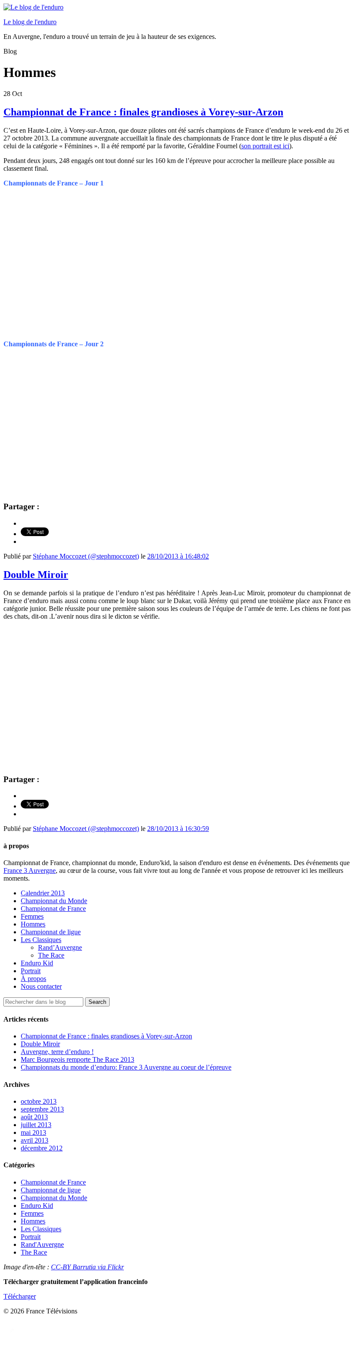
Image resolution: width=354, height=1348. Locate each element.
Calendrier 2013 (43, 893)
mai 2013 (33, 1132)
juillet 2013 (36, 1124)
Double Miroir (35, 574)
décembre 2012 (42, 1148)
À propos (33, 978)
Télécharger (19, 1296)
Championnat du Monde (54, 900)
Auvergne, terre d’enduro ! (57, 1051)
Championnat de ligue (51, 932)
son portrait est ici (265, 146)
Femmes (32, 916)
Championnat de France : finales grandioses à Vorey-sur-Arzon (143, 112)
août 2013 (34, 1117)
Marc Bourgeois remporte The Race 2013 (77, 1059)
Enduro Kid (37, 963)
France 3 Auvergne (29, 870)
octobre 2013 (39, 1101)
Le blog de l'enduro (30, 22)
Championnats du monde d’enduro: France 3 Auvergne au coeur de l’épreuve (126, 1067)
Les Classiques (41, 939)
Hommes (33, 924)
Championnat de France (53, 908)
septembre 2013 (42, 1109)
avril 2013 (34, 1140)
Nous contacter (41, 986)
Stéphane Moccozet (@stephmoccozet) (86, 556)
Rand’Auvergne (60, 947)
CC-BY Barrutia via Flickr (87, 1267)
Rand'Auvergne (42, 1244)
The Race (51, 955)
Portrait (31, 970)
